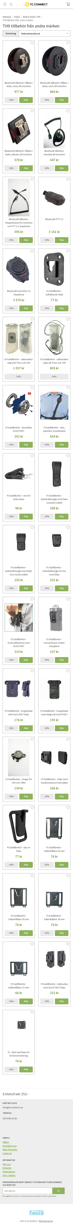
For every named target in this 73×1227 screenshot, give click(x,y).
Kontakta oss (10, 1145)
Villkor (6, 1142)
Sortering (10, 33)
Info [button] (11, 99)
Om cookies (9, 1175)
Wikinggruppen (46, 1221)
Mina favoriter (10, 1149)
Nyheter (7, 1168)
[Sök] (11, 4)
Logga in (7, 1153)
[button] (26, 100)
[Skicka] (58, 1191)
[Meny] (5, 4)
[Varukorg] (68, 4)
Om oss (7, 1164)
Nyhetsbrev (9, 1171)
